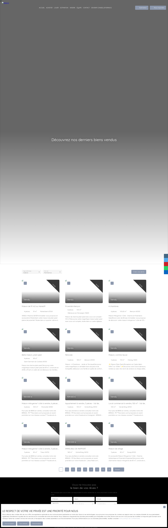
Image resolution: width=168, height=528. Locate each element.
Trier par (46, 271)
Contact (86, 8)
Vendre (72, 8)
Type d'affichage (27, 271)
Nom (76, 499)
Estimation (64, 8)
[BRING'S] (11, 7)
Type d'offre (55, 503)
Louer (56, 8)
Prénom (55, 499)
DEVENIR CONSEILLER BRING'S (101, 8)
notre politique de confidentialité (129, 518)
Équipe (79, 8)
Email (99, 499)
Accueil (42, 8)
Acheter (49, 8)
